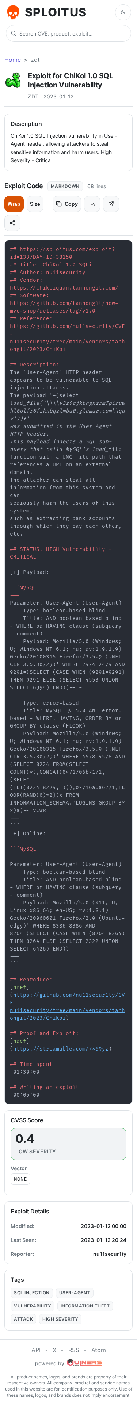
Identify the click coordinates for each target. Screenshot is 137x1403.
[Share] (12, 223)
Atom (98, 1350)
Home (12, 59)
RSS (73, 1350)
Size (35, 204)
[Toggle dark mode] (123, 12)
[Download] (92, 204)
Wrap (14, 204)
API (36, 1350)
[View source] (111, 204)
